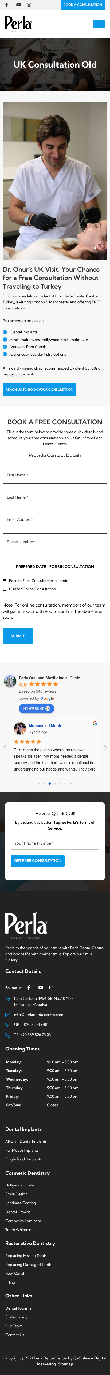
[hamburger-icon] (99, 24)
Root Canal (14, 1273)
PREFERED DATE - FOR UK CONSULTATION (55, 566)
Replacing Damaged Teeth (28, 1264)
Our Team (13, 1326)
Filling (10, 1282)
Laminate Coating (20, 1202)
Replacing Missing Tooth (25, 1255)
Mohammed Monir (45, 725)
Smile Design (16, 1194)
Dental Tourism (18, 1308)
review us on (33, 708)
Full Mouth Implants (21, 1150)
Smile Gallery (16, 1317)
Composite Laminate (23, 1220)
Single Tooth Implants (23, 1159)
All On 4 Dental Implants (26, 1141)
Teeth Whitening (19, 1229)
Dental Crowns (17, 1212)
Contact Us (14, 1334)
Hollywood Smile (19, 1185)
